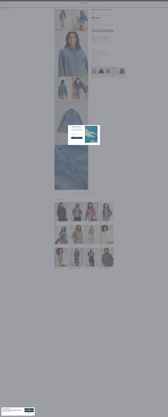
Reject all (29, 411)
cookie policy (9, 411)
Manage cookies (29, 413)
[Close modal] (98, 126)
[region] (18, 411)
